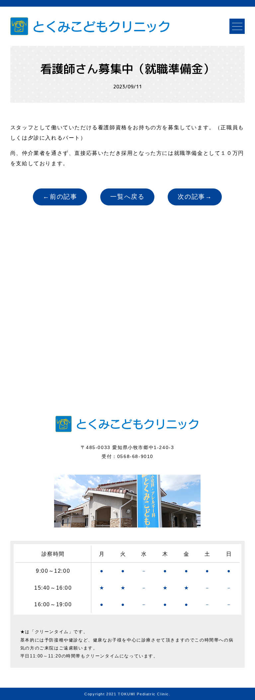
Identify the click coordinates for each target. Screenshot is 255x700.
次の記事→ (195, 196)
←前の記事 (60, 196)
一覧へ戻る (127, 196)
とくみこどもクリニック (92, 26)
